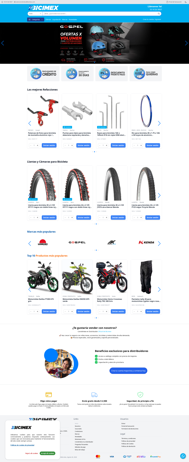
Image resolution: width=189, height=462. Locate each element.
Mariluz (72, 130)
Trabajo (31, 296)
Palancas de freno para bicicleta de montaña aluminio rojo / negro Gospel (42, 135)
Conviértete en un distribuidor (84, 442)
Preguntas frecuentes (81, 444)
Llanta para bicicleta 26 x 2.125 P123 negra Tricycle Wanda (145, 206)
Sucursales (78, 429)
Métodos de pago (80, 447)
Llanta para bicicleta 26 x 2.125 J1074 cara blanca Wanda (110, 206)
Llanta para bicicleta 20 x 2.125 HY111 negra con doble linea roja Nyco (42, 207)
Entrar (123, 423)
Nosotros (77, 426)
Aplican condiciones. (94, 406)
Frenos (30, 130)
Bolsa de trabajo (80, 450)
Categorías (36, 19)
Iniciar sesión (49, 145)
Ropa (133, 296)
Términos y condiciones (129, 438)
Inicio (76, 423)
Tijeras (65, 130)
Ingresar (158, 19)
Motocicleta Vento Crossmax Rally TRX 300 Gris (109, 300)
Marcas (64, 19)
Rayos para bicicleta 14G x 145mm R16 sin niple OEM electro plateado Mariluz (111, 135)
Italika (38, 296)
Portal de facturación (128, 426)
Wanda (107, 202)
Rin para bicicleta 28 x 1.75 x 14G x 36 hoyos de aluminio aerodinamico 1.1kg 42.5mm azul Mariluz (146, 136)
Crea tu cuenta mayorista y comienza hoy (128, 371)
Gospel (38, 130)
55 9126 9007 (156, 9)
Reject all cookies (31, 453)
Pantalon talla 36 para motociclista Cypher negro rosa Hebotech (145, 301)
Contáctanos (79, 431)
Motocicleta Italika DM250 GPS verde (76, 300)
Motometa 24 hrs (80, 439)
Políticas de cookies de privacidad (22, 445)
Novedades (73, 19)
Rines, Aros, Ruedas (139, 130)
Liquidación (56, 19)
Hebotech (140, 296)
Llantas (31, 202)
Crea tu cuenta (148, 19)
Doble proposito (69, 296)
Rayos (99, 130)
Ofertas (48, 19)
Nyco (37, 202)
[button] (186, 43)
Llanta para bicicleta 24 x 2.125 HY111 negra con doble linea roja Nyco (77, 207)
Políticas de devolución (128, 446)
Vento (114, 296)
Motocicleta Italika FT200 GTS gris (41, 300)
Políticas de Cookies (128, 444)
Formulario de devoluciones (130, 429)
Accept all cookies (47, 453)
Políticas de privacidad (128, 441)
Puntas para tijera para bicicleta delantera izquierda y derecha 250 (77, 135)
